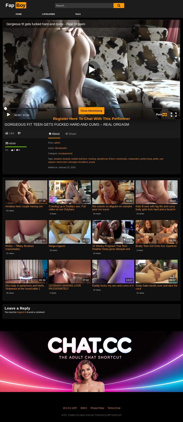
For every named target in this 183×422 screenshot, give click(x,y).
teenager (73, 162)
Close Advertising (91, 110)
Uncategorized (65, 153)
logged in (21, 312)
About (55, 133)
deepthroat (102, 159)
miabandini (133, 159)
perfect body (146, 159)
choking (92, 159)
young (92, 162)
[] (118, 5)
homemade (121, 159)
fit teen (112, 159)
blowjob (66, 159)
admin (57, 143)
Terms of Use (114, 408)
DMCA (84, 408)
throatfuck (83, 162)
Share (72, 133)
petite (156, 159)
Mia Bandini (61, 148)
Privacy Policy (97, 408)
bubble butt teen (79, 159)
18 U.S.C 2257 (70, 408)
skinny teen (62, 162)
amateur (58, 159)
